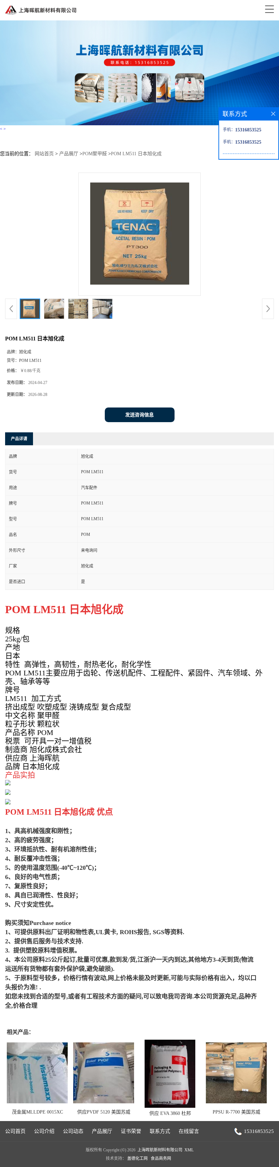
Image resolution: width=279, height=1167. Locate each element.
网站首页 (44, 153)
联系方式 (160, 1131)
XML (189, 1150)
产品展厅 (68, 153)
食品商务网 (161, 1158)
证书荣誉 (131, 1131)
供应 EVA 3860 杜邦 (170, 1113)
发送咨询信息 (139, 414)
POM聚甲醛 (94, 153)
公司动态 (73, 1131)
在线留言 (189, 1131)
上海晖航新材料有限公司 (159, 1150)
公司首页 (15, 1131)
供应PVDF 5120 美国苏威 (103, 1112)
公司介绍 (44, 1131)
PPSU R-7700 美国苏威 (236, 1112)
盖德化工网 (137, 1158)
